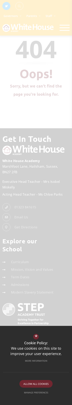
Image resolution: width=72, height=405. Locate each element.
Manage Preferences (36, 392)
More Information (36, 360)
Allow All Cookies (36, 384)
